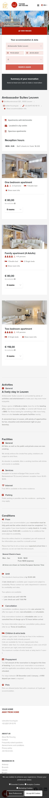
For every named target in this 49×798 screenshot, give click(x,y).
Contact (5, 740)
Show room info (14, 190)
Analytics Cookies (33, 784)
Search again (24, 67)
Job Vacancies (7, 751)
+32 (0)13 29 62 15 (9, 724)
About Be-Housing (8, 737)
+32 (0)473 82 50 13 (32, 106)
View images (26, 31)
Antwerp (5, 764)
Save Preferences (15, 793)
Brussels (5, 767)
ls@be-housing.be (11, 106)
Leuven (4, 770)
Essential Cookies (17, 784)
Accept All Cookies (33, 793)
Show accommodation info (16, 109)
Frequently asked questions (12, 743)
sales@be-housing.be (10, 721)
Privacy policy (7, 748)
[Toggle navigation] (38, 5)
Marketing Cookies (25, 788)
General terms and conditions (13, 745)
